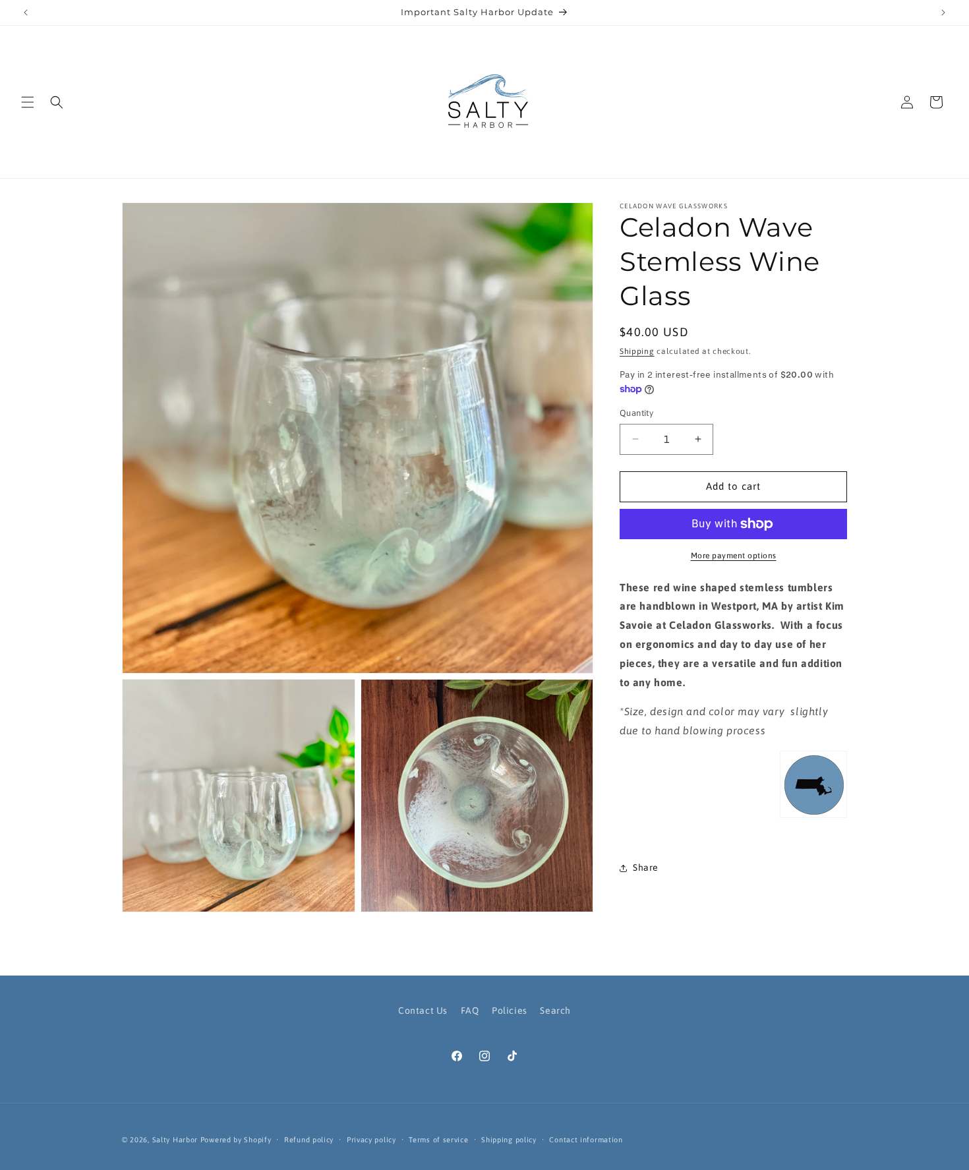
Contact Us (423, 1010)
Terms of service (438, 1140)
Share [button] (646, 867)
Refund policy (309, 1140)
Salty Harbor (175, 1140)
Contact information (585, 1140)
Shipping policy (509, 1140)
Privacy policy (371, 1140)
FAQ (470, 1010)
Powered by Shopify (236, 1140)
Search (555, 1010)
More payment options (734, 555)
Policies (509, 1010)
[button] (27, 102)
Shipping (637, 351)
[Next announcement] (943, 12)
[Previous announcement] (25, 12)
